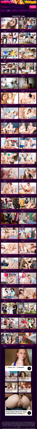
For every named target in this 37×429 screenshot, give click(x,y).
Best (8, 10)
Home (3, 10)
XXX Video (31, 10)
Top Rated (22, 10)
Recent (14, 10)
